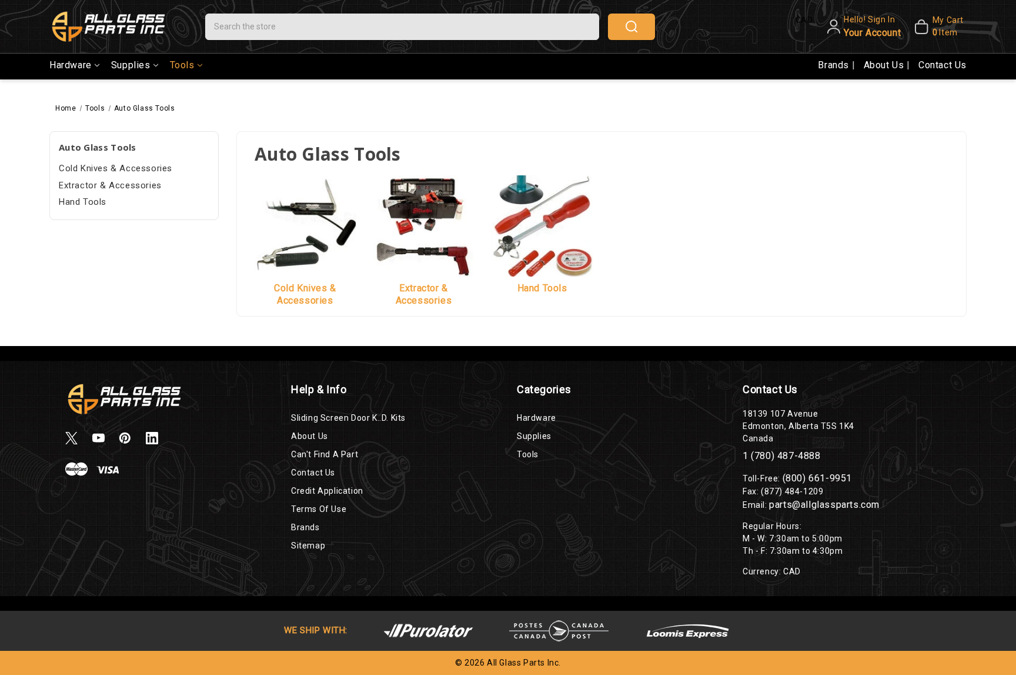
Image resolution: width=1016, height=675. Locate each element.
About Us (885, 65)
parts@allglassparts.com (824, 504)
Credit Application (327, 491)
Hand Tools (82, 202)
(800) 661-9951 (817, 478)
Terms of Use (318, 509)
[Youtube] (98, 438)
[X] (71, 438)
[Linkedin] (152, 438)
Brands (834, 65)
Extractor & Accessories (110, 185)
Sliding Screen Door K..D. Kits (348, 418)
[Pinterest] (125, 438)
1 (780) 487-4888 (782, 455)
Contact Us (942, 65)
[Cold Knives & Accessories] (305, 225)
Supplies (131, 65)
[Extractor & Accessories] (423, 225)
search (631, 27)
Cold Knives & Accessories (115, 168)
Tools (182, 65)
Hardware (70, 65)
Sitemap (308, 545)
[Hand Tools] (542, 225)
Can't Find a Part (324, 454)
